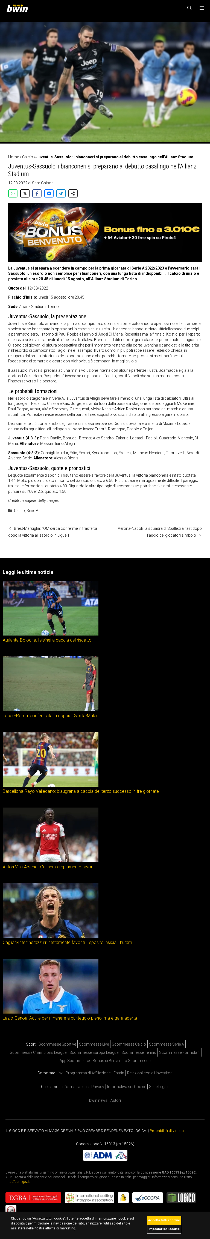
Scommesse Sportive (57, 1044)
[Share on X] (25, 193)
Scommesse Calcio (129, 1044)
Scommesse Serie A (166, 1044)
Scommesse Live (94, 1044)
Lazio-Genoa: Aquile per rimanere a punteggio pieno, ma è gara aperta (70, 1018)
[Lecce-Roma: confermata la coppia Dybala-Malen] (50, 710)
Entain (118, 1073)
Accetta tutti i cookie (164, 1220)
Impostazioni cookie (164, 1229)
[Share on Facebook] (37, 193)
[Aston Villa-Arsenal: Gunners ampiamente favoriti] (50, 861)
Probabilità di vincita (167, 1130)
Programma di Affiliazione (88, 1073)
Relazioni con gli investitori (150, 1073)
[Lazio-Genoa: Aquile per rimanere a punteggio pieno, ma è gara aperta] (50, 1012)
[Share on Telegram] (61, 193)
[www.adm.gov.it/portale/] (105, 1159)
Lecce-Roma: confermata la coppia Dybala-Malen (50, 715)
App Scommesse (75, 1060)
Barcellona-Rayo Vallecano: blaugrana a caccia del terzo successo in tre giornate (81, 791)
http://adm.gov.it (17, 1181)
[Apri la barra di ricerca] (189, 8)
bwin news (98, 1100)
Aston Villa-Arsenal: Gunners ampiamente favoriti (49, 866)
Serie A (32, 510)
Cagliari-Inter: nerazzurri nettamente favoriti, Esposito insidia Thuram (67, 942)
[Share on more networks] (73, 193)
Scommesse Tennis (138, 1052)
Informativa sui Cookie (126, 1087)
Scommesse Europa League (93, 1052)
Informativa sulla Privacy (83, 1087)
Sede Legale (159, 1087)
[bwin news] (18, 8)
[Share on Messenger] (49, 193)
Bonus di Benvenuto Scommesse (121, 1060)
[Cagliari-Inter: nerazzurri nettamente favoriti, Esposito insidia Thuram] (50, 937)
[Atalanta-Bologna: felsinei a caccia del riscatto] (50, 634)
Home (13, 157)
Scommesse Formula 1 (179, 1052)
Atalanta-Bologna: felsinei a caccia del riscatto (47, 640)
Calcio (27, 157)
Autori (115, 1100)
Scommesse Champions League (38, 1052)
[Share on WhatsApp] (13, 193)
